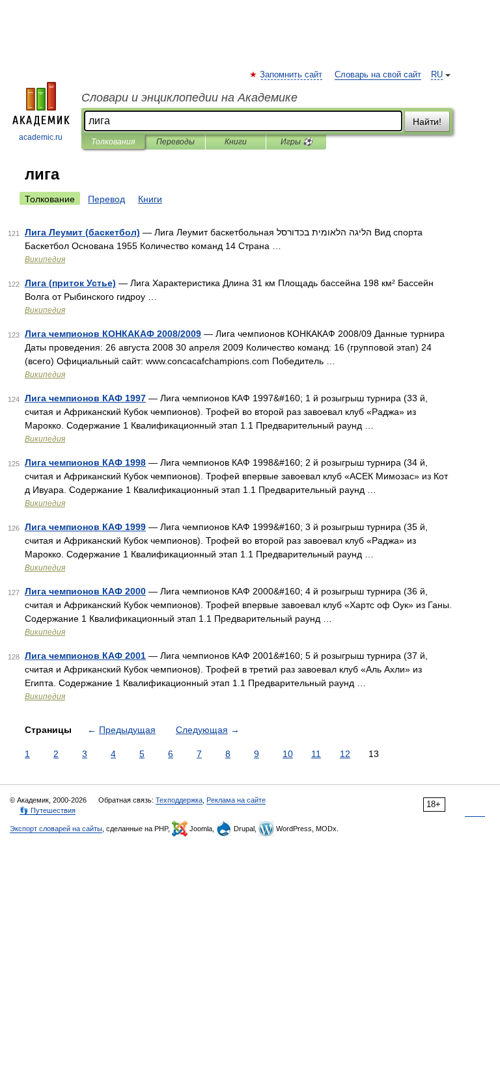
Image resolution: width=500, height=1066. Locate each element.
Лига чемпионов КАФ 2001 (85, 655)
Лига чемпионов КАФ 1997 (85, 398)
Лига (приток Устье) (70, 283)
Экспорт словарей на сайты (56, 829)
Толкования (113, 141)
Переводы (175, 141)
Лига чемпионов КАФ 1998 (85, 462)
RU (437, 74)
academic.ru (40, 137)
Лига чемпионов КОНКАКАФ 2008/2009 (113, 333)
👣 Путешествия (48, 810)
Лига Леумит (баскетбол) (82, 232)
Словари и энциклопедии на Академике (189, 97)
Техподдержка (179, 800)
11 (316, 754)
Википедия (45, 259)
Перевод (106, 199)
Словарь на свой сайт (378, 74)
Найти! (427, 121)
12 (345, 754)
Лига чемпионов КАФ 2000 (85, 591)
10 (288, 754)
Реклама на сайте (236, 800)
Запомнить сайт (291, 74)
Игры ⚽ (296, 141)
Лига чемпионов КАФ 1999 (85, 527)
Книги (236, 141)
